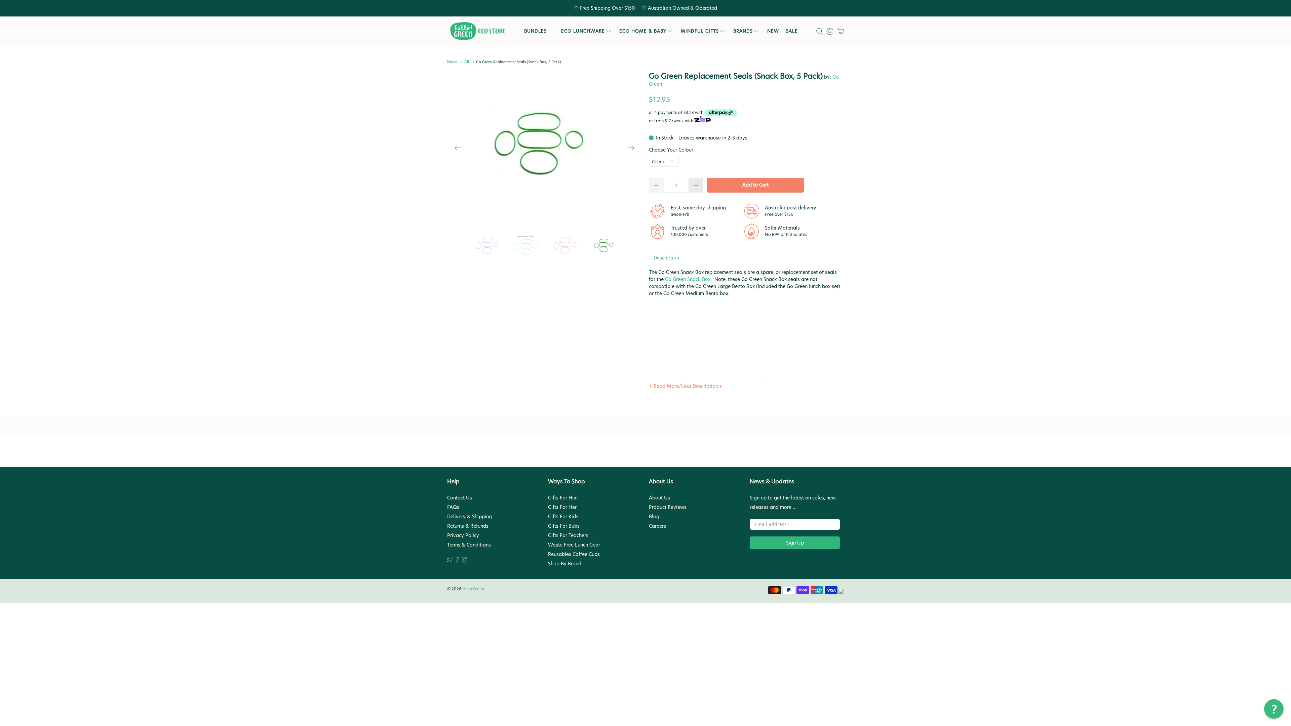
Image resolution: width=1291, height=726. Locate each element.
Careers (657, 526)
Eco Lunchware (583, 31)
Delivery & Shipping (469, 516)
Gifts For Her (562, 507)
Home (452, 62)
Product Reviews (668, 507)
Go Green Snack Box (687, 279)
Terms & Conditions (469, 544)
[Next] (631, 147)
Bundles (535, 31)
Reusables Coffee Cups (574, 554)
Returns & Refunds (467, 526)
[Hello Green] (477, 31)
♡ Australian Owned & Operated (679, 8)
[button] (1274, 709)
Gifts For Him (563, 497)
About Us (659, 497)
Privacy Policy (463, 535)
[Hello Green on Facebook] (457, 561)
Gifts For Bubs (564, 526)
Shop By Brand (564, 563)
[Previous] (458, 147)
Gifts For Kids (563, 516)
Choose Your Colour (671, 150)
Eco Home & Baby (642, 31)
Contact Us (459, 497)
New (773, 31)
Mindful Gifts (700, 31)
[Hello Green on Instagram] (465, 561)
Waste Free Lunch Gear (574, 544)
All (466, 62)
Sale (792, 31)
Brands (743, 31)
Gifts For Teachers (568, 535)
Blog (654, 516)
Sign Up (795, 542)
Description (666, 257)
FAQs (453, 507)
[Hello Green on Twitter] (450, 561)
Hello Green (473, 589)
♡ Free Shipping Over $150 (604, 8)
